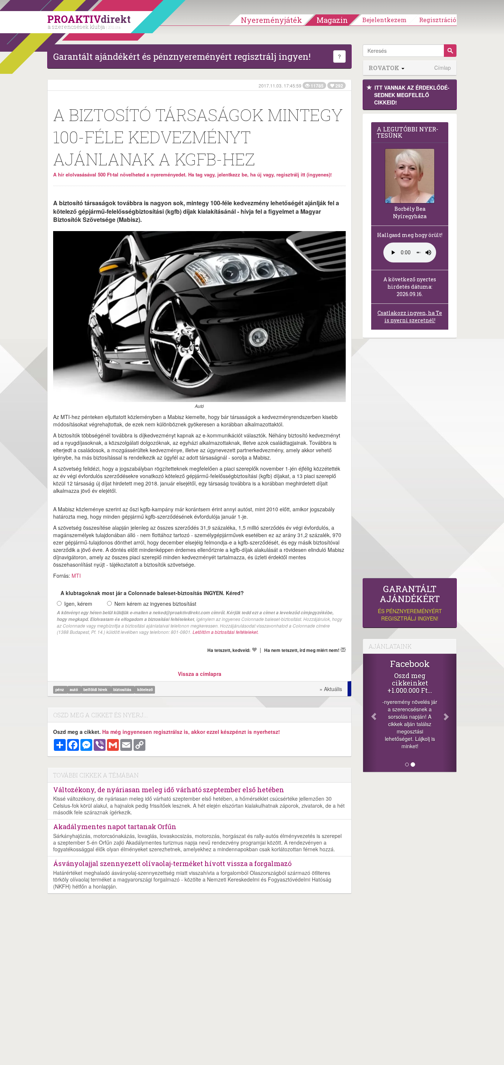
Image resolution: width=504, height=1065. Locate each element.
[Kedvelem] (254, 649)
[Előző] (370, 713)
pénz (60, 689)
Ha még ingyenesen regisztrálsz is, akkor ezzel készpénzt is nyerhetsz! (191, 731)
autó (74, 689)
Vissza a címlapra (199, 673)
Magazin (332, 20)
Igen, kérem (78, 603)
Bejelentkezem (384, 20)
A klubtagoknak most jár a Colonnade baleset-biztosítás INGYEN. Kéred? (152, 593)
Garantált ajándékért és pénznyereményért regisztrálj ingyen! (182, 56)
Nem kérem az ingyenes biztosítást (155, 603)
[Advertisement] (410, 460)
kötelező (145, 689)
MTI (76, 575)
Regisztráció (437, 20)
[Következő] (449, 713)
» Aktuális (331, 689)
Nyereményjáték (271, 20)
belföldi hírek (95, 689)
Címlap (442, 68)
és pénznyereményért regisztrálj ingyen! (410, 603)
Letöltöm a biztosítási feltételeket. (226, 632)
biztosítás (122, 689)
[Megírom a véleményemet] (343, 649)
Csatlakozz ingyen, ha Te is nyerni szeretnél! (409, 316)
